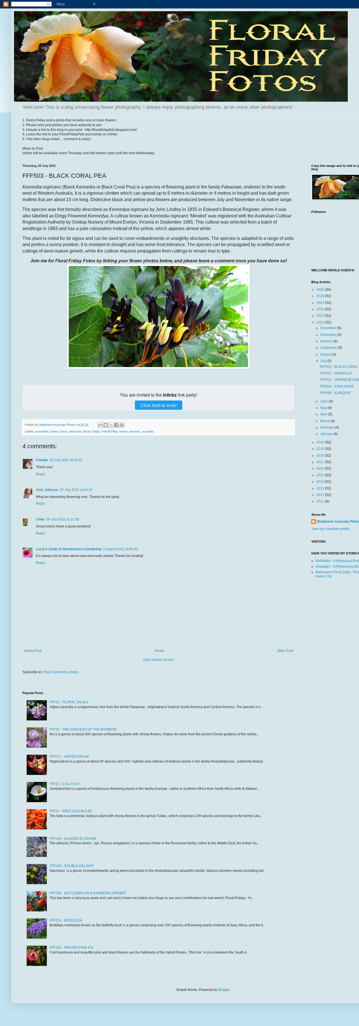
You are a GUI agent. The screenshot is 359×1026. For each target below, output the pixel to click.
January (326, 434)
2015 (320, 475)
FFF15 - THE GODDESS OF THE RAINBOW (83, 729)
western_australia (141, 431)
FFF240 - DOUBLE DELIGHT (72, 866)
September (329, 348)
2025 (320, 296)
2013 (320, 488)
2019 (320, 449)
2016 (320, 468)
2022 (320, 316)
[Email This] (100, 425)
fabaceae (75, 431)
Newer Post (33, 651)
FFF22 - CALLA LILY (65, 784)
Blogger (224, 990)
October (326, 341)
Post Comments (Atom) (60, 672)
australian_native (46, 431)
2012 (320, 495)
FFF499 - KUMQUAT (335, 393)
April (324, 414)
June (324, 401)
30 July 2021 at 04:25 (76, 490)
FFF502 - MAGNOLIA (336, 373)
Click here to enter (159, 405)
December (328, 328)
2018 (320, 456)
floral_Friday (91, 431)
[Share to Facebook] (116, 425)
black (63, 431)
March (325, 421)
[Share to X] (111, 425)
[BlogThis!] (106, 425)
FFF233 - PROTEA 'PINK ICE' (72, 948)
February (327, 427)
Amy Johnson (47, 490)
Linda (40, 519)
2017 (320, 462)
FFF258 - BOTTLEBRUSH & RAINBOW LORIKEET (88, 893)
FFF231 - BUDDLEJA (66, 920)
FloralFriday (110, 431)
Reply (40, 474)
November (328, 335)
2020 (320, 442)
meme (123, 431)
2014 (320, 482)
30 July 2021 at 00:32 (66, 460)
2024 (320, 303)
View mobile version (158, 660)
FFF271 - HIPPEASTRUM (69, 757)
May (324, 408)
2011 (320, 501)
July (323, 361)
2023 (320, 309)
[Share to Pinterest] (122, 425)
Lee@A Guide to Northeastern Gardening (68, 549)
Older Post (285, 651)
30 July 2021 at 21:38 (62, 519)
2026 (320, 290)
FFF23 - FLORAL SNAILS (69, 702)
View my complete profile (330, 529)
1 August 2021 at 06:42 (120, 549)
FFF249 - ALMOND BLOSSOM (73, 839)
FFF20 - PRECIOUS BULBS (71, 811)
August (326, 354)
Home (159, 651)
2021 (320, 322)
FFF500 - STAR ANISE (337, 386)
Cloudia (42, 460)
